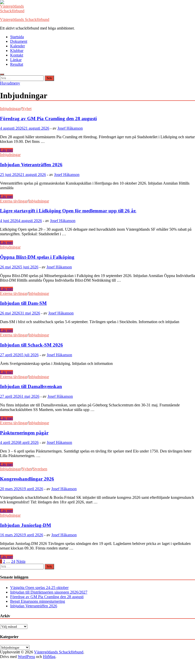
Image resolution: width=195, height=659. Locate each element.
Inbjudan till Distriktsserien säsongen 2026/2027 (48, 592)
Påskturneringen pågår (24, 432)
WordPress (26, 656)
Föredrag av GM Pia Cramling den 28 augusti (48, 118)
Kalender (17, 46)
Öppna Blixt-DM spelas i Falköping (37, 257)
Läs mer (6, 150)
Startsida (17, 37)
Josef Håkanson (70, 128)
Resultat (16, 64)
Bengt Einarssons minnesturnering (37, 601)
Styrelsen (39, 469)
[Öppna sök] (2, 74)
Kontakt (16, 55)
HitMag (49, 656)
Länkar (16, 60)
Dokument (18, 41)
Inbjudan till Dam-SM (23, 303)
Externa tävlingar (13, 201)
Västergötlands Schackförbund (24, 19)
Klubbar (16, 50)
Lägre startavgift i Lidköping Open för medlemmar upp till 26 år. (68, 210)
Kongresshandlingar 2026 (27, 479)
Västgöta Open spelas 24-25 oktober (39, 587)
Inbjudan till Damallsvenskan (31, 386)
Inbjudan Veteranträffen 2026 (31, 164)
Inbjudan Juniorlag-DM (25, 525)
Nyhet (26, 108)
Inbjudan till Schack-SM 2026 (31, 345)
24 (13, 561)
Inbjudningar (10, 108)
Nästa (20, 561)
